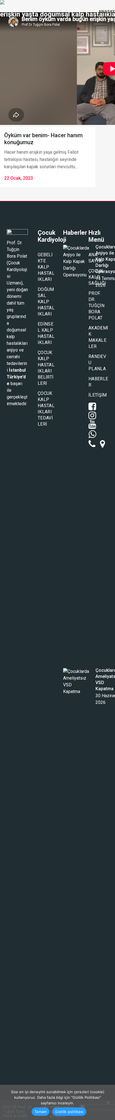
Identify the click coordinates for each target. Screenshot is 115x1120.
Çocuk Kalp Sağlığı (97, 277)
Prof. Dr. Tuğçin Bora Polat (96, 306)
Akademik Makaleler (98, 337)
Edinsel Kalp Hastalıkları (46, 333)
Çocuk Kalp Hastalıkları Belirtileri (46, 368)
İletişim (97, 395)
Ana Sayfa (95, 258)
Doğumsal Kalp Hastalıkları (46, 302)
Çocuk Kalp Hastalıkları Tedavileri (46, 409)
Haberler (98, 382)
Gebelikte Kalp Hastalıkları (46, 267)
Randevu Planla (97, 362)
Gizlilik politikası (69, 1111)
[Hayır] (108, 1102)
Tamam (40, 1111)
